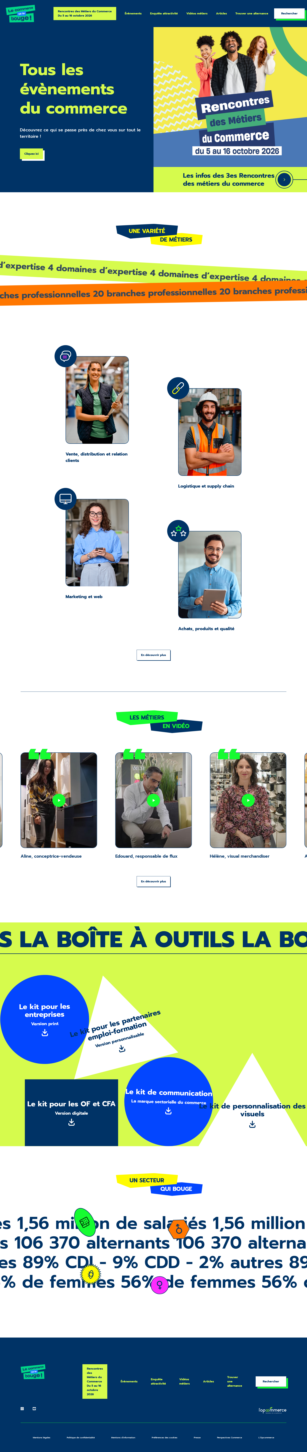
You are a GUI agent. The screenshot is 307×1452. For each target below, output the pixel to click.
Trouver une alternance (251, 13)
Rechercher (289, 13)
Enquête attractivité (164, 13)
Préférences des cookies (164, 1437)
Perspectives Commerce (229, 1437)
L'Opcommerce (266, 1437)
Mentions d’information (123, 1437)
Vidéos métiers (197, 13)
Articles (221, 13)
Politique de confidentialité (81, 1437)
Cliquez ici (31, 154)
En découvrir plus (153, 655)
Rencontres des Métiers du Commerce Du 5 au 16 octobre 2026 (85, 13)
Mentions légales (41, 1437)
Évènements (133, 13)
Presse (197, 1437)
